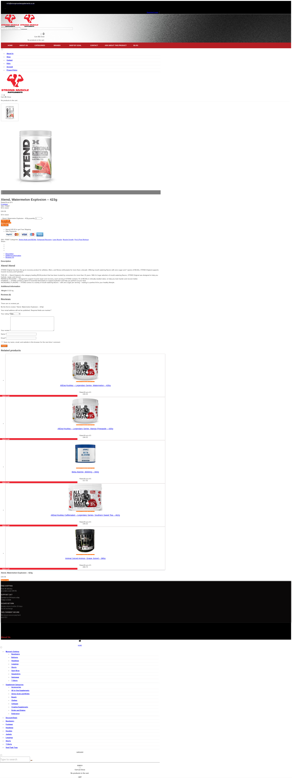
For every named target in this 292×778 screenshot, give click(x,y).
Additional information (13, 255)
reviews (4, 204)
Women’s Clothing (12, 652)
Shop (8, 57)
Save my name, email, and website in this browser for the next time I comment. (32, 342)
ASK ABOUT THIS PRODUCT (116, 45)
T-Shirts (14, 680)
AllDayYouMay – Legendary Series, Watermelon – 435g (85, 385)
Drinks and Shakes (18, 710)
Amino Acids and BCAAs (27, 239)
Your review (5, 330)
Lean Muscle (57, 239)
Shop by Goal (75, 45)
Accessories (16, 687)
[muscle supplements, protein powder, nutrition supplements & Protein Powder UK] (10, 26)
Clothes (14, 700)
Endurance (15, 714)
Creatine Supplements (19, 707)
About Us (23, 45)
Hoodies (9, 731)
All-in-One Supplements (20, 690)
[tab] (83, 254)
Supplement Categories (14, 685)
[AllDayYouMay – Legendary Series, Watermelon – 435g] (85, 380)
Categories (40, 45)
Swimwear (15, 677)
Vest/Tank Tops (12, 747)
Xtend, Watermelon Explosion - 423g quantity (18, 218)
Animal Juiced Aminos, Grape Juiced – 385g (85, 558)
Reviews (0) (9, 257)
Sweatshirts (15, 674)
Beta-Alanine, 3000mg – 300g (85, 472)
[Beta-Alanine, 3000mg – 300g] (85, 467)
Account (10, 67)
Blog (135, 45)
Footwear (9, 724)
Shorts (14, 667)
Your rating (5, 314)
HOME (80, 645)
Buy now (5, 225)
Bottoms (14, 657)
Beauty (14, 697)
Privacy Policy (12, 70)
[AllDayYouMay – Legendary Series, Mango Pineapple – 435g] (85, 423)
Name (3, 334)
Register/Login (152, 12)
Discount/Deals (11, 718)
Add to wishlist (6, 223)
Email (3, 338)
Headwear (15, 661)
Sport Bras (15, 671)
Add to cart (5, 221)
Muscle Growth (68, 239)
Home (10, 45)
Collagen (14, 704)
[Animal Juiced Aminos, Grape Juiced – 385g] (85, 553)
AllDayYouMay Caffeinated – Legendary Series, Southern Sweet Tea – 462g (85, 515)
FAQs (8, 63)
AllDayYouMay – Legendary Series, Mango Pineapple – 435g (85, 429)
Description (9, 254)
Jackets (9, 734)
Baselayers (15, 654)
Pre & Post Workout (81, 239)
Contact (94, 45)
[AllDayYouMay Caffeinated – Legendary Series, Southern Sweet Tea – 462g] (85, 510)
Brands (57, 45)
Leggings (15, 664)
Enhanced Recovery (44, 239)
